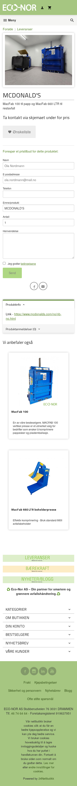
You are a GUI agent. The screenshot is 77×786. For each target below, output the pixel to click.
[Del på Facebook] (34, 286)
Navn (6, 160)
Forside (8, 29)
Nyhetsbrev (53, 690)
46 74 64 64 (19, 713)
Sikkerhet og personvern (24, 690)
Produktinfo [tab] (13, 304)
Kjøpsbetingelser (45, 682)
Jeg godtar (21, 263)
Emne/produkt (11, 202)
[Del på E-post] (43, 286)
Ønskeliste (21, 131)
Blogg (68, 690)
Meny (11, 20)
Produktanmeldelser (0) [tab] (21, 329)
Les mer (49, 763)
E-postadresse (11, 174)
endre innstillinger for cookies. (41, 769)
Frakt (27, 682)
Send (12, 273)
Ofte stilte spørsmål (40, 699)
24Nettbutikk (46, 778)
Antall (6, 216)
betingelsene (28, 263)
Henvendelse (10, 231)
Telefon (7, 188)
